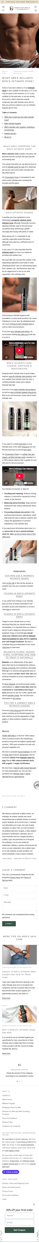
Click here (6, 647)
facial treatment (24, 752)
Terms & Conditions (9, 1118)
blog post (25, 447)
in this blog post (15, 710)
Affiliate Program (8, 1103)
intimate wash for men (16, 167)
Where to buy (7, 1100)
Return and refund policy (11, 1187)
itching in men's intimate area (21, 324)
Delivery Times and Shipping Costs (15, 1183)
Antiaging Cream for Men (11, 1107)
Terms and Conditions (10, 1195)
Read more (6, 998)
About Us (7, 137)
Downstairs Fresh (12, 177)
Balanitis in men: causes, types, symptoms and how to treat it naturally (19, 655)
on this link (10, 583)
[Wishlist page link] (4, 10)
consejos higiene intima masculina (24, 72)
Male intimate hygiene (12, 124)
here (8, 609)
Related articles (10, 134)
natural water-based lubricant (25, 768)
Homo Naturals (9, 684)
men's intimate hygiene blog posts (23, 392)
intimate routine (13, 696)
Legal (4, 1199)
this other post (23, 334)
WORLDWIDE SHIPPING (19, 1070)
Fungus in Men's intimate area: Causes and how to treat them (19, 975)
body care (8, 755)
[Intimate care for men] (19, 419)
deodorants (24, 755)
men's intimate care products (25, 390)
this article (17, 698)
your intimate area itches (20, 331)
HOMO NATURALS (9, 736)
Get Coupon (19, 1230)
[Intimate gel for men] (19, 295)
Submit (9, 924)
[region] (19, 1070)
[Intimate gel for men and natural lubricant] (19, 552)
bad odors (23, 444)
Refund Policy (7, 1122)
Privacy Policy (15, 877)
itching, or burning (8, 668)
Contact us (6, 1095)
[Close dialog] (34, 1204)
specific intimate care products (20, 376)
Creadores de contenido (11, 1126)
